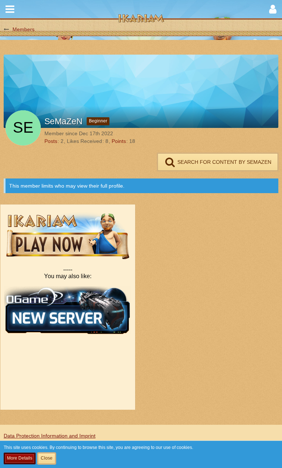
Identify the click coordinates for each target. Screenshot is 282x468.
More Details (19, 458)
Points (119, 141)
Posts (50, 141)
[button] (10, 9)
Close (47, 458)
